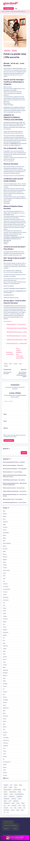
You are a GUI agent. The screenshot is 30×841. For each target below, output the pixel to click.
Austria (4, 529)
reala (15, 807)
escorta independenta (19, 794)
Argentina (5, 521)
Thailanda (5, 745)
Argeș (4, 524)
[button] (8, 8)
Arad (4, 519)
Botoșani (5, 548)
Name (5, 414)
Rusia (4, 710)
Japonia (5, 656)
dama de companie (7, 789)
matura (13, 803)
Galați (4, 613)
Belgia (4, 538)
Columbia (5, 583)
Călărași (5, 565)
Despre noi (6, 828)
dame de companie (17, 789)
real (11, 807)
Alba (4, 511)
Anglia (4, 516)
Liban (4, 662)
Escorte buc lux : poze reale (9, 353)
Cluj (4, 581)
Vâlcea (4, 767)
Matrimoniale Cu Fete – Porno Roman (12, 499)
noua (9, 805)
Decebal (14, 50)
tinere (22, 810)
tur (4, 812)
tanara (17, 810)
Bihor (4, 540)
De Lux (10, 363)
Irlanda (4, 648)
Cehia (4, 573)
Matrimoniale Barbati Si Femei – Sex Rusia (14, 462)
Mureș (4, 678)
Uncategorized (6, 762)
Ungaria (5, 764)
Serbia (4, 721)
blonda (15, 785)
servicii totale (6, 810)
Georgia (5, 616)
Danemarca (6, 600)
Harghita (5, 629)
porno (24, 805)
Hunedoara (5, 632)
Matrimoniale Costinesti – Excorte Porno (14, 488)
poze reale (6, 807)
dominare (5, 794)
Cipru (4, 578)
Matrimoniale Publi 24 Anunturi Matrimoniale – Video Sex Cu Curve (15, 476)
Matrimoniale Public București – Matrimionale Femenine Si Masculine (15, 484)
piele (19, 805)
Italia (4, 654)
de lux (24, 789)
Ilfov (4, 640)
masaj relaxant (6, 803)
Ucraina (5, 756)
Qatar (4, 705)
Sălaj (4, 713)
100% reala (6, 785)
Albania (5, 513)
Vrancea (5, 775)
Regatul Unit (6, 708)
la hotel (19, 798)
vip (7, 812)
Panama (5, 691)
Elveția (4, 608)
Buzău (4, 562)
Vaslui (4, 770)
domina (19, 791)
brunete (10, 787)
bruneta (5, 787)
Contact (15, 828)
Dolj (4, 602)
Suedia (4, 735)
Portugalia (5, 699)
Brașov (4, 554)
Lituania (5, 664)
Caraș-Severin (6, 570)
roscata (19, 807)
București (7, 50)
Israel (4, 651)
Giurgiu (4, 621)
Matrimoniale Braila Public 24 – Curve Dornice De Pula (15, 495)
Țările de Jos (6, 740)
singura (12, 810)
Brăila (4, 551)
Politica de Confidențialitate (10, 825)
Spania (4, 726)
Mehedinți (5, 672)
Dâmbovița (5, 597)
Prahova (5, 702)
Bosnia (4, 546)
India (4, 643)
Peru (4, 694)
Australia (5, 527)
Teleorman (5, 743)
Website (6, 428)
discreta (5, 791)
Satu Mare (5, 716)
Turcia (4, 753)
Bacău (4, 535)
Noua (20, 363)
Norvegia (5, 683)
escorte (5, 796)
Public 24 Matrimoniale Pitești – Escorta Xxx (14, 491)
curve (15, 787)
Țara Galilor (6, 737)
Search (5, 448)
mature (18, 803)
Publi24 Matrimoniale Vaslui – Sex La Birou (14, 480)
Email (5, 421)
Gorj (4, 624)
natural (23, 803)
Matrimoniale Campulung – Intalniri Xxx (13, 465)
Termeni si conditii (8, 821)
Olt (3, 689)
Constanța (5, 586)
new (4, 805)
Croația (4, 594)
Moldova (5, 675)
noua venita (14, 805)
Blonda (5, 363)
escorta (11, 794)
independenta (19, 796)
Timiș (4, 748)
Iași (4, 637)
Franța (4, 610)
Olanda (5, 686)
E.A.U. (4, 605)
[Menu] (16, 8)
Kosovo (5, 659)
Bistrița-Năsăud (7, 543)
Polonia (5, 697)
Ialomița (5, 635)
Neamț (4, 681)
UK (3, 759)
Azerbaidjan (6, 532)
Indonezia (5, 645)
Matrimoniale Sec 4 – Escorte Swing (12, 472)
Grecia (4, 627)
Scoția (4, 718)
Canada (5, 567)
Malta (4, 667)
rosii (24, 807)
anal (11, 785)
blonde (20, 785)
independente (6, 798)
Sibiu (4, 724)
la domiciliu (14, 798)
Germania (5, 619)
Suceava (5, 732)
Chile (4, 575)
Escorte (15, 363)
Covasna (5, 592)
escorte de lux (11, 796)
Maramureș (5, 670)
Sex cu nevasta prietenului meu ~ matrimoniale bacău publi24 (21, 353)
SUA (4, 729)
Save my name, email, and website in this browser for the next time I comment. (15, 436)
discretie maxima (12, 791)
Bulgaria (5, 559)
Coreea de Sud (6, 589)
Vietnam (5, 772)
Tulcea (4, 751)
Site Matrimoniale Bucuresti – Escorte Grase (14, 502)
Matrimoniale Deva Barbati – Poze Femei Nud (14, 468)
